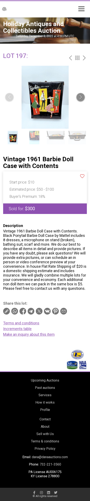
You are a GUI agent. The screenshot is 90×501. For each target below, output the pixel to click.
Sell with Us (45, 434)
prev (70, 57)
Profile (45, 410)
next (84, 57)
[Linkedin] (48, 492)
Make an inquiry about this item (29, 334)
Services (45, 395)
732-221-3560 (50, 464)
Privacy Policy (45, 449)
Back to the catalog (77, 57)
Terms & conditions (45, 441)
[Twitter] (55, 492)
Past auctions (45, 388)
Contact (45, 419)
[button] (80, 97)
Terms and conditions (21, 323)
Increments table (17, 329)
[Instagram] (41, 492)
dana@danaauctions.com (50, 457)
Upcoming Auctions (45, 380)
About (45, 427)
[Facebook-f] (34, 492)
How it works (45, 402)
